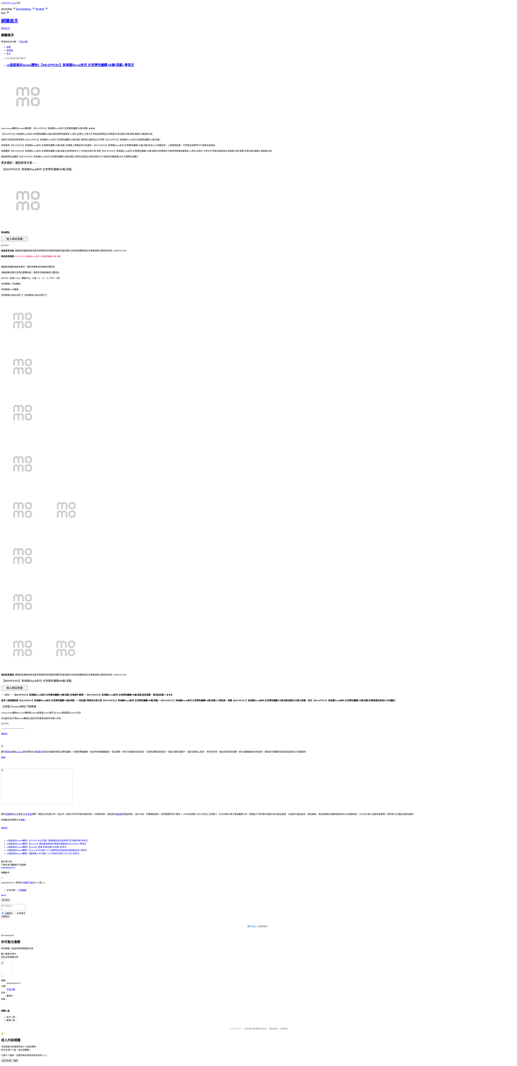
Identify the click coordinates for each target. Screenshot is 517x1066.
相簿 (8, 47)
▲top (3, 895)
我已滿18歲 (6, 1061)
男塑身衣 (38, 752)
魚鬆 (3, 757)
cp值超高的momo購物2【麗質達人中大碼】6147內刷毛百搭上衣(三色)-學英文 (42, 853)
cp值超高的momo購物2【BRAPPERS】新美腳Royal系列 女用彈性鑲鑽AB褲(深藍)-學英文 (70, 65)
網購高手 (9, 20)
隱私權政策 (273, 1029)
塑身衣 (4, 734)
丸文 (16, 814)
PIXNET (238, 1029)
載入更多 (5, 900)
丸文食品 (27, 814)
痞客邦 (26, 882)
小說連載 (22, 890)
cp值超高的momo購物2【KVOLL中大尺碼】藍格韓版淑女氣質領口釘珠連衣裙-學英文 (47, 840)
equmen (19, 752)
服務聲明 (284, 1029)
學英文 (4, 828)
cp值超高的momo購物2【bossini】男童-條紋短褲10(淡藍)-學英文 (36, 847)
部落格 (9, 50)
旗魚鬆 (119, 814)
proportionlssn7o (8, 867)
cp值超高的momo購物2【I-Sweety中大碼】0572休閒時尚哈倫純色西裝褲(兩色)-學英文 (46, 850)
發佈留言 (5, 917)
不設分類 (23, 42)
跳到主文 (5, 28)
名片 (8, 53)
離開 (15, 1061)
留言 (32, 882)
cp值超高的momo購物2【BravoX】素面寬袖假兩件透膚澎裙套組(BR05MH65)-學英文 (46, 844)
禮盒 (22, 820)
